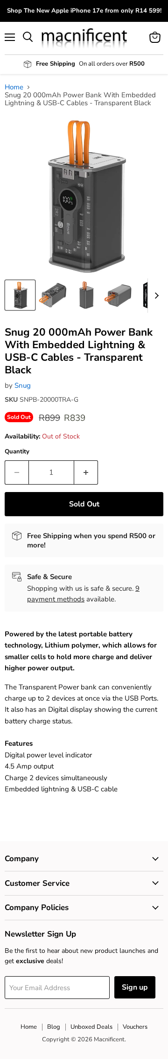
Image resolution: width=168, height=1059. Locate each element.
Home (14, 87)
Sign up (135, 987)
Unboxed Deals (91, 1027)
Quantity (17, 451)
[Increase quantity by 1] (86, 472)
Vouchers (135, 1027)
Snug (22, 385)
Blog (53, 1027)
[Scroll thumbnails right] (154, 295)
